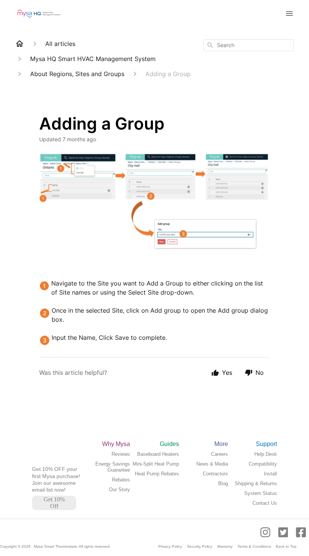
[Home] (19, 43)
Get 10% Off (54, 502)
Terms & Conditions (254, 546)
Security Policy (199, 546)
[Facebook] (301, 536)
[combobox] (248, 45)
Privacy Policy (170, 546)
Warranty (225, 546)
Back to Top (286, 546)
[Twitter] (284, 536)
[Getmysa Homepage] (50, 462)
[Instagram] (267, 536)
